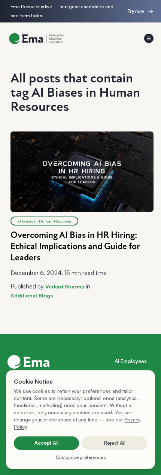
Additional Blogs (31, 295)
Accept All (46, 443)
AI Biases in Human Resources (44, 221)
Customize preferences (81, 457)
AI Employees (131, 361)
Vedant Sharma (64, 286)
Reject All (114, 443)
